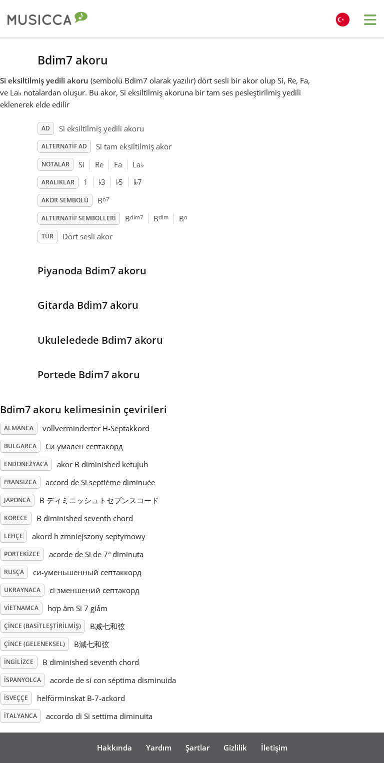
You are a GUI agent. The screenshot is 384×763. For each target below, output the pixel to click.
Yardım (159, 748)
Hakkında (114, 748)
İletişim (274, 748)
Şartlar (198, 748)
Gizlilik (235, 748)
